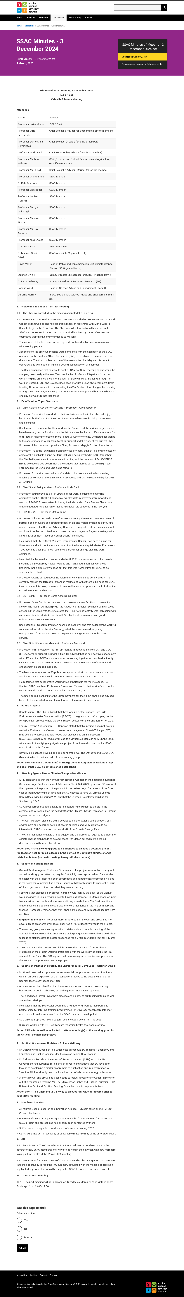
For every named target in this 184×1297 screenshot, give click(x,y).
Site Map (53, 1275)
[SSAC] (156, 1287)
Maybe (28, 1237)
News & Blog (75, 17)
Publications (58, 17)
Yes (26, 1220)
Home (19, 17)
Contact (88, 17)
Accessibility (22, 1275)
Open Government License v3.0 (62, 1284)
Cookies (33, 1275)
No (25, 1228)
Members (43, 17)
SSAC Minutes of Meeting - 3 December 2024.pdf (143, 47)
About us (31, 17)
